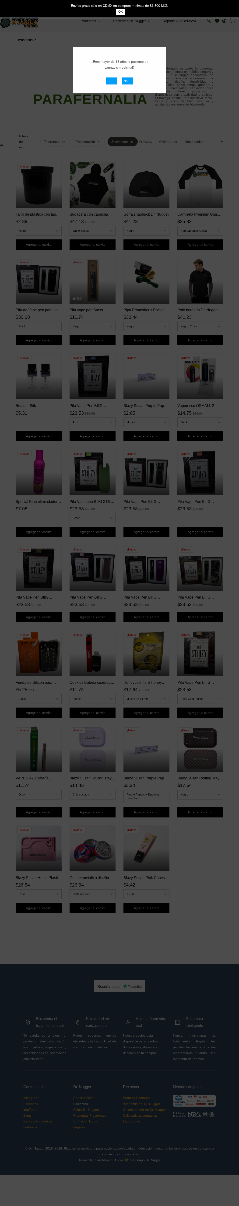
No (125, 81)
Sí (108, 81)
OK (120, 11)
